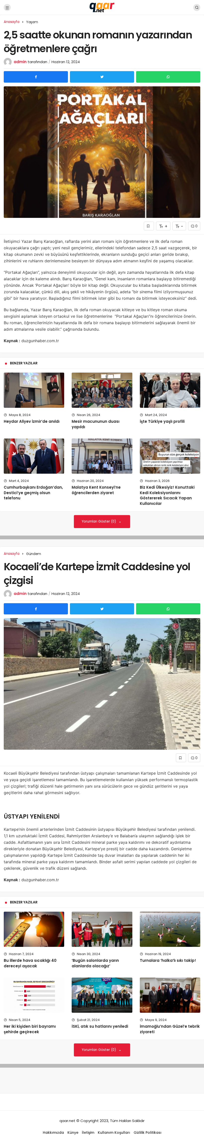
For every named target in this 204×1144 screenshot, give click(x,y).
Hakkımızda (53, 1132)
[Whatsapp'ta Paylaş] (168, 77)
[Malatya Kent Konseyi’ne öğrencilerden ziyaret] (102, 456)
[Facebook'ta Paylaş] (36, 77)
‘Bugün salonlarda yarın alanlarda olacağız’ (95, 963)
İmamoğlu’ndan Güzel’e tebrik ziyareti (170, 1029)
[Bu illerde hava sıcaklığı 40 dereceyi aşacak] (34, 929)
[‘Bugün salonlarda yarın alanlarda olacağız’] (102, 929)
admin (20, 61)
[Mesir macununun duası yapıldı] (102, 390)
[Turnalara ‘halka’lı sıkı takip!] (170, 929)
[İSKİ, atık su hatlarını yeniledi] (102, 995)
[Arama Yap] (196, 7)
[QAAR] (102, 7)
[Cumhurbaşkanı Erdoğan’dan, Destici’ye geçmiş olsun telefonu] (34, 456)
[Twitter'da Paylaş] (102, 77)
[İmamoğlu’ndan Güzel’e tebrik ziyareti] (170, 995)
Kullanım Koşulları (114, 1132)
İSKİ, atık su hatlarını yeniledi (100, 1026)
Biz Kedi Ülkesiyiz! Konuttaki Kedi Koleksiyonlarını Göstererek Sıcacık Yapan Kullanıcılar (167, 495)
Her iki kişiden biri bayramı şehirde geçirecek (30, 1029)
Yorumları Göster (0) (99, 521)
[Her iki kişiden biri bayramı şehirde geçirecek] (34, 995)
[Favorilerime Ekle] (149, 226)
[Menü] (7, 7)
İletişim (88, 1132)
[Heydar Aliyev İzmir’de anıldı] (34, 390)
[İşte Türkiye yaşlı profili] (170, 390)
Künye (72, 1132)
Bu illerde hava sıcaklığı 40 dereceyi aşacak (30, 963)
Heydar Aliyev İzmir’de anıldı (31, 421)
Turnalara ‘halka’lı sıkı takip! (168, 960)
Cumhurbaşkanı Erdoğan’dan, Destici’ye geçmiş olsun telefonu (33, 493)
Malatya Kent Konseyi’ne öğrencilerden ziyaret (96, 490)
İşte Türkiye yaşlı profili (162, 421)
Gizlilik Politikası (147, 1132)
